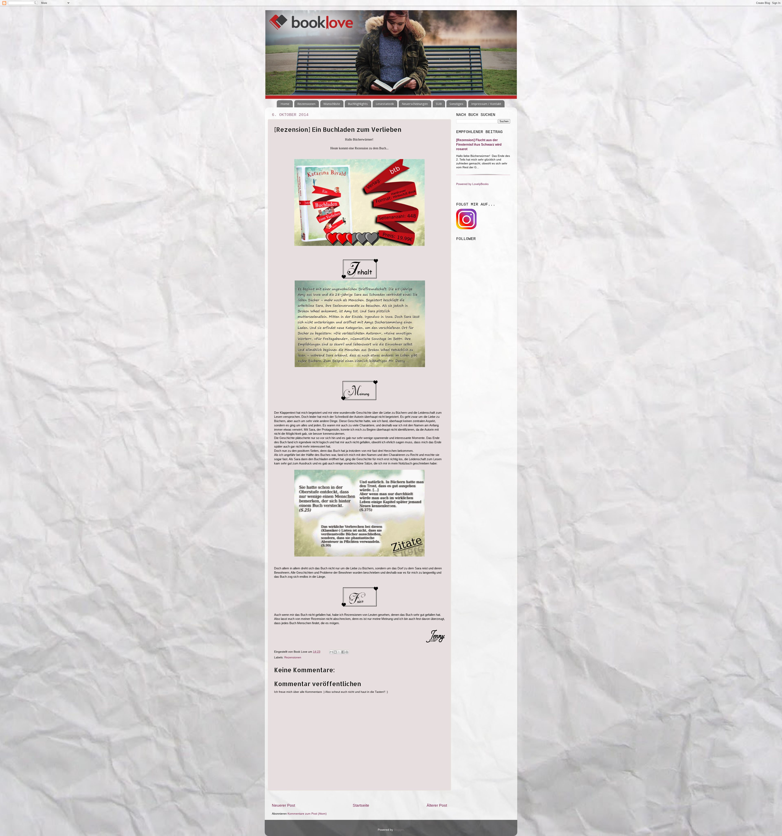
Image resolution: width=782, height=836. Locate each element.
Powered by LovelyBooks (472, 184)
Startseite (361, 805)
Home (285, 104)
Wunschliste (331, 104)
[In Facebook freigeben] (343, 652)
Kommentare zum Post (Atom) (307, 813)
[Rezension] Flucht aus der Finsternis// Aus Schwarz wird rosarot (479, 144)
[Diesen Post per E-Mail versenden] (331, 652)
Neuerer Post (283, 805)
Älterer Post (437, 805)
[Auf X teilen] (339, 652)
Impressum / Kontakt (486, 104)
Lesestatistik (385, 104)
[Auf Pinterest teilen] (347, 652)
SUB (439, 104)
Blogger (399, 829)
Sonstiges (456, 104)
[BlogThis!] (335, 652)
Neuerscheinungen (415, 104)
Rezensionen (306, 104)
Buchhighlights (358, 104)
